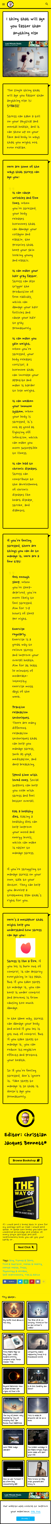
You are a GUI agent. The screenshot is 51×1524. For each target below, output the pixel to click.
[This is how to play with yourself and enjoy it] (38, 1469)
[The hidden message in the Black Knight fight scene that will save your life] (38, 1437)
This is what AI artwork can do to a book (37, 1418)
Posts (23, 1267)
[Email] (37, 1281)
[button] (3, 4)
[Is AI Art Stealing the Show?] (38, 1376)
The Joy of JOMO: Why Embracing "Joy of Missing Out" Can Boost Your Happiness (13, 1419)
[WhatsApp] (26, 1281)
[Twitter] (20, 1281)
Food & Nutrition (12, 1264)
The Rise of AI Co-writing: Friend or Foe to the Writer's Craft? (38, 1324)
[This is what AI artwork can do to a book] (38, 1405)
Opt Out (36, 1511)
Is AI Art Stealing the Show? (37, 1387)
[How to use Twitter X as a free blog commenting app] (13, 1469)
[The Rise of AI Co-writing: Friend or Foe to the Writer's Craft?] (38, 1310)
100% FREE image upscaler (10, 1448)
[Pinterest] (32, 1281)
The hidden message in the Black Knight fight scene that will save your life (38, 1451)
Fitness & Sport (24, 1260)
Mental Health (11, 1267)
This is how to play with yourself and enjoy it (36, 1482)
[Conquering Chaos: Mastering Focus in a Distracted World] (38, 1342)
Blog (11, 1260)
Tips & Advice (32, 1275)
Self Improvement (13, 1275)
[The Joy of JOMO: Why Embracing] (13, 1405)
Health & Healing (32, 1264)
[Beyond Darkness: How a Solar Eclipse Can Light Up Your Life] (13, 1376)
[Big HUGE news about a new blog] (13, 1310)
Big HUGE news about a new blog (13, 1321)
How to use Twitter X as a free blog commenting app (13, 1482)
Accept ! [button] (25, 1518)
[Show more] (43, 1281)
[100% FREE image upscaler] (13, 1437)
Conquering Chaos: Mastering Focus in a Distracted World (37, 1354)
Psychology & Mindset (15, 1271)
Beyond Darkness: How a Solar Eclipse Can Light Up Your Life (13, 1389)
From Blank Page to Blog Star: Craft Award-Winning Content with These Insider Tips (12, 1357)
